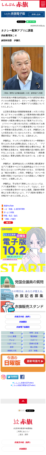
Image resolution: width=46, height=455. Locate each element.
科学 (12, 347)
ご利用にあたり (22, 431)
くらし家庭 (11, 336)
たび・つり (11, 343)
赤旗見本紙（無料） (23, 317)
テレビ (12, 340)
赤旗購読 (23, 322)
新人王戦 (33, 347)
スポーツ (33, 340)
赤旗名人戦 (11, 351)
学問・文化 (33, 333)
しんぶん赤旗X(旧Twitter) (24, 383)
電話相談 (33, 336)
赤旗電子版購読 (23, 327)
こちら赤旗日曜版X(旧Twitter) (23, 385)
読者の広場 (33, 343)
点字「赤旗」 (34, 351)
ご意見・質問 (23, 434)
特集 (12, 333)
